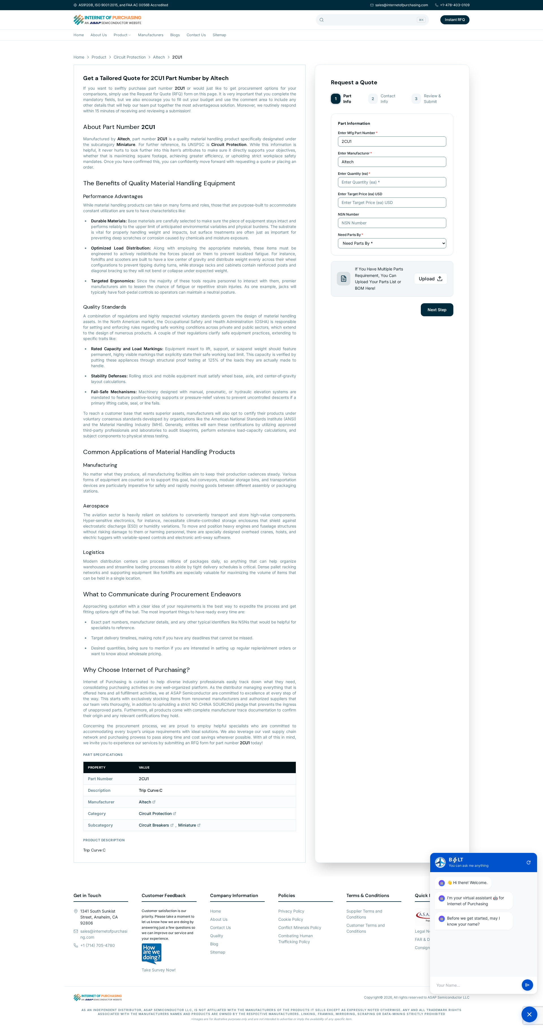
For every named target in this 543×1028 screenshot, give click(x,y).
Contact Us (196, 35)
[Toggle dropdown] (129, 35)
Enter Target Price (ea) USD (360, 194)
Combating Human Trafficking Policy (295, 938)
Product (120, 35)
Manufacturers (150, 35)
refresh (528, 862)
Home (79, 35)
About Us (98, 35)
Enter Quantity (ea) (354, 173)
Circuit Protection (130, 57)
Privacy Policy (291, 911)
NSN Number (348, 214)
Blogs (175, 35)
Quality (216, 935)
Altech (159, 57)
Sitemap (219, 35)
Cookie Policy (290, 919)
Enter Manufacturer (355, 153)
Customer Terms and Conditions (365, 928)
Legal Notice (426, 931)
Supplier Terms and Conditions (364, 914)
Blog (214, 943)
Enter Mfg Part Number (358, 133)
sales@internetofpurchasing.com (401, 5)
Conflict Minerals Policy (299, 927)
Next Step (437, 309)
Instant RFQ (455, 19)
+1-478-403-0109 (454, 5)
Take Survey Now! (159, 969)
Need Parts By (350, 235)
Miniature (187, 825)
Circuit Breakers (154, 825)
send (527, 985)
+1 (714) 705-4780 (97, 945)
